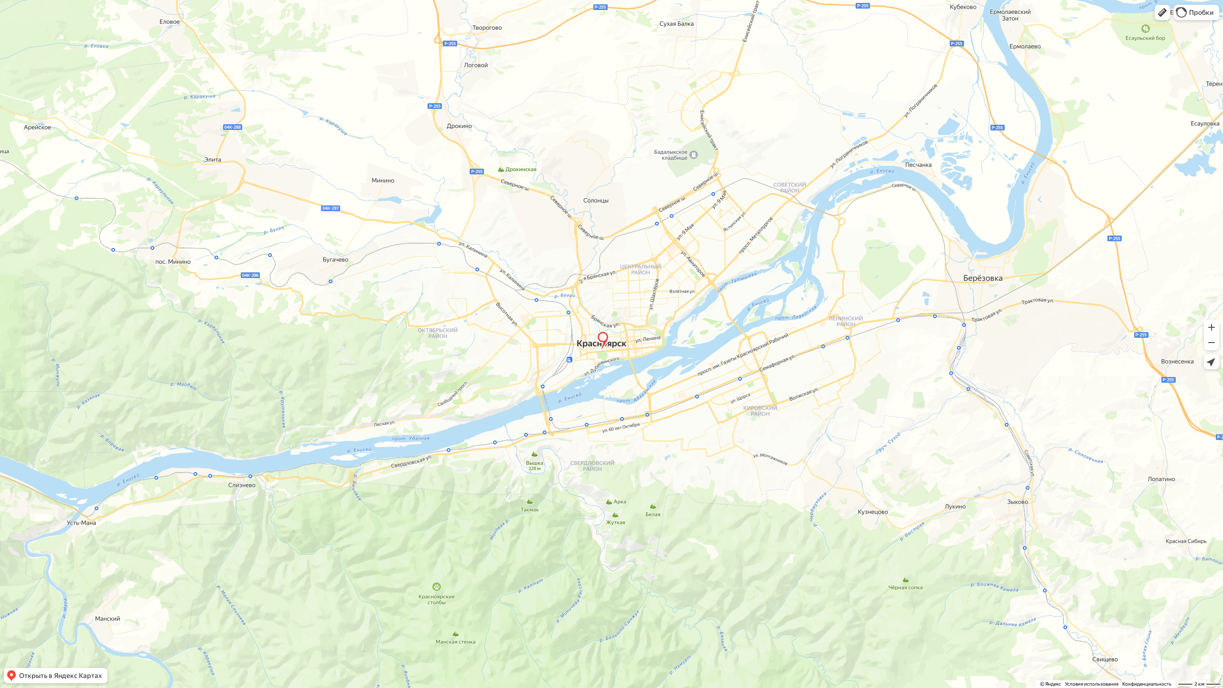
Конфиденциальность (1146, 684)
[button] (1162, 12)
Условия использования (1091, 684)
